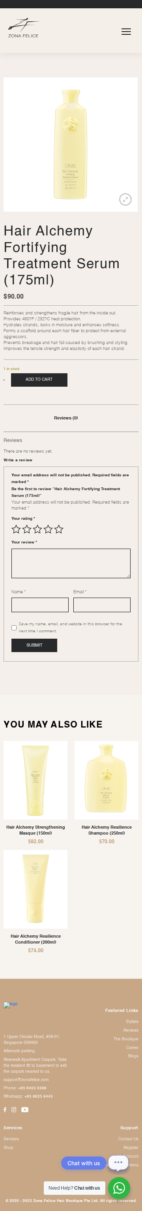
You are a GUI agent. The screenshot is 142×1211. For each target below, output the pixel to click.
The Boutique (126, 1039)
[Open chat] (118, 1163)
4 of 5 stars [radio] (48, 529)
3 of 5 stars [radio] (37, 529)
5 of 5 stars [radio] (59, 529)
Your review (24, 542)
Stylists (132, 1022)
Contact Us (128, 1139)
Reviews (130, 1030)
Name (18, 592)
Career (132, 1048)
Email (79, 592)
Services (11, 1139)
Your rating (23, 519)
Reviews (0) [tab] (66, 418)
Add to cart (39, 380)
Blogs (133, 1056)
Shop (8, 1148)
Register (130, 1148)
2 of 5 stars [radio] (27, 529)
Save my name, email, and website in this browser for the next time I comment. (70, 627)
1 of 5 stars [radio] (16, 529)
